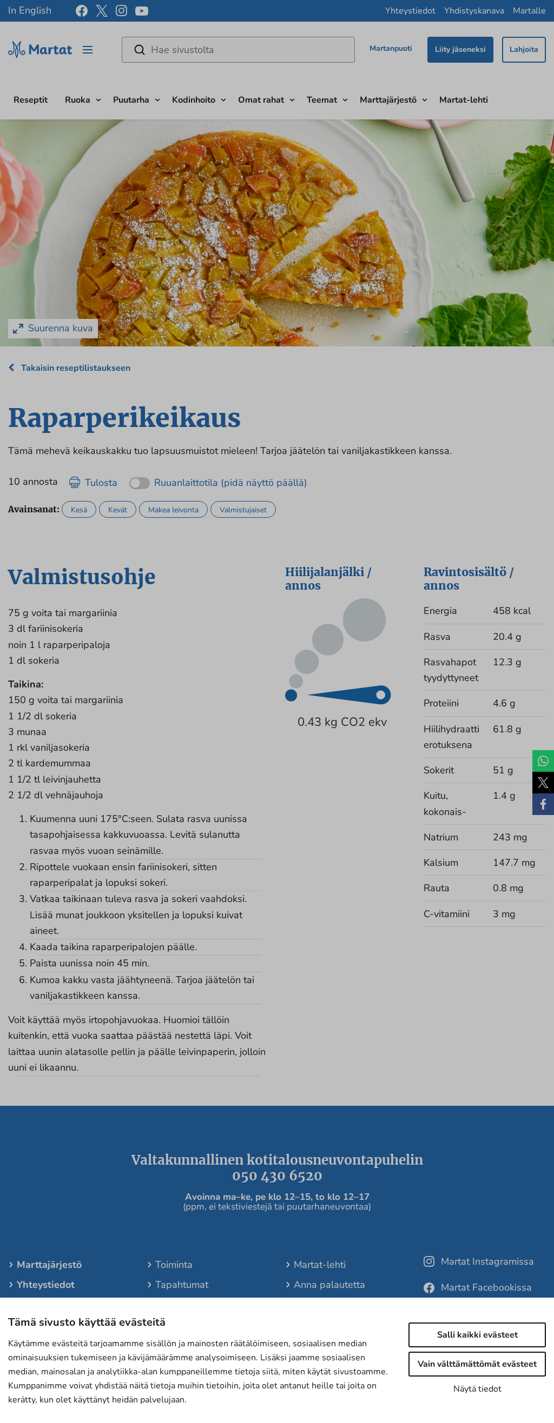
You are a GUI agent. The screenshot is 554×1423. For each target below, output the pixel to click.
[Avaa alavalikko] (98, 98)
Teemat (322, 100)
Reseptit (31, 100)
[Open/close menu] (87, 50)
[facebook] (82, 11)
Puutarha (131, 100)
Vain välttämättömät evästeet (477, 1364)
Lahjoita (524, 49)
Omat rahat (261, 100)
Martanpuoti (391, 48)
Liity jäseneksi (460, 49)
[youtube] (141, 11)
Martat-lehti (463, 100)
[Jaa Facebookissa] (543, 804)
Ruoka (77, 100)
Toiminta (174, 1264)
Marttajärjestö (388, 100)
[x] (102, 11)
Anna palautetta (329, 1284)
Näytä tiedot (477, 1389)
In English (29, 10)
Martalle (529, 11)
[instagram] (121, 11)
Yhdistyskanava (474, 11)
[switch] (218, 479)
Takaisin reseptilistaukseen (74, 368)
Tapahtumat (181, 1284)
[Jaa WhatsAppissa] (543, 761)
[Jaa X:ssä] (543, 782)
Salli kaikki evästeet (477, 1335)
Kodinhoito (193, 100)
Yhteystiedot (410, 11)
